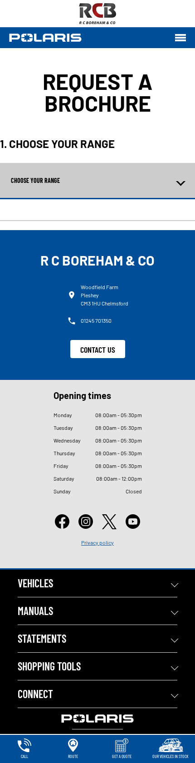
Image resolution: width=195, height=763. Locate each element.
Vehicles (35, 583)
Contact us (97, 349)
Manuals (35, 610)
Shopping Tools (49, 666)
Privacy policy (97, 542)
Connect (35, 693)
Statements (42, 638)
